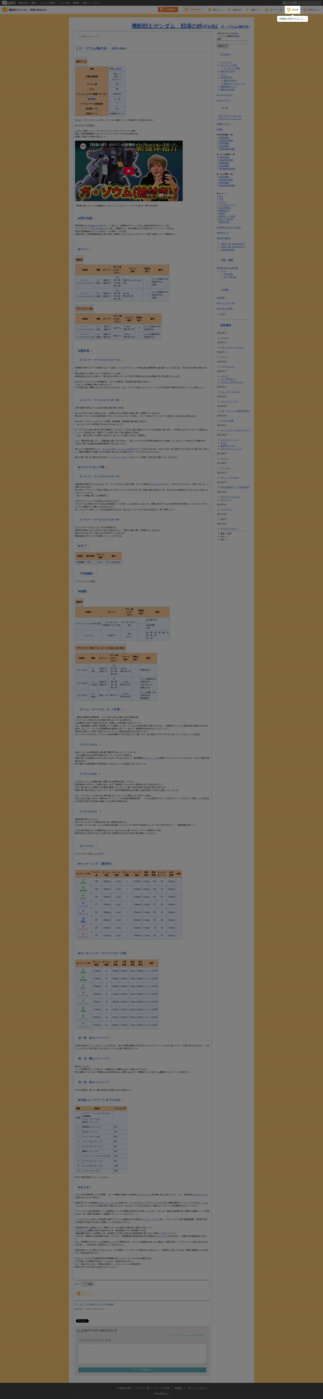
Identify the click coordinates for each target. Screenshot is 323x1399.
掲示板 (295, 9)
